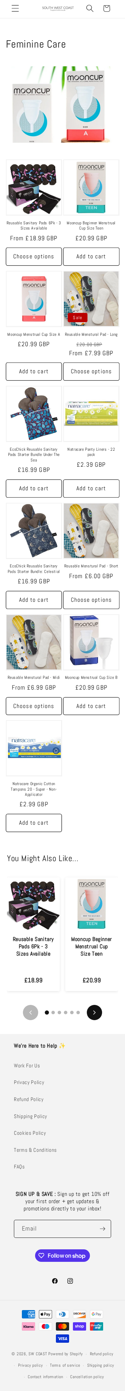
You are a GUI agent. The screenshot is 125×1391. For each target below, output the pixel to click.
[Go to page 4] (65, 1012)
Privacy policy (30, 1365)
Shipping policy (100, 1365)
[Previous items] (30, 1012)
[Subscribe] (102, 1229)
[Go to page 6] (78, 1012)
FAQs (19, 1166)
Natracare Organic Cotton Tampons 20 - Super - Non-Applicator (34, 789)
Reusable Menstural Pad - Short (91, 566)
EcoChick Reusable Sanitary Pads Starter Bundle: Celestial (34, 569)
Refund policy (102, 1354)
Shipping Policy (30, 1116)
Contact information (45, 1377)
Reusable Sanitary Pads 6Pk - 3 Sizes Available (34, 225)
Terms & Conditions (35, 1150)
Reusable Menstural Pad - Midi (34, 677)
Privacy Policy (29, 1082)
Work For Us (27, 1065)
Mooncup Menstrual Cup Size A (33, 334)
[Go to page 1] (47, 1012)
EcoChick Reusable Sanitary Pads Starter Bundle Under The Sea (34, 455)
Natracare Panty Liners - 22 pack (91, 452)
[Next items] (94, 1012)
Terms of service (65, 1365)
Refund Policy (29, 1099)
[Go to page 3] (59, 1012)
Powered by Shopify (65, 1354)
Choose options (33, 256)
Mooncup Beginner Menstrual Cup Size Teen (91, 225)
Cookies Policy (30, 1133)
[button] (15, 8)
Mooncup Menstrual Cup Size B (91, 677)
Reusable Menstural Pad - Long (91, 334)
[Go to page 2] (53, 1012)
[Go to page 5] (72, 1012)
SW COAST (37, 1354)
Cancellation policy (87, 1377)
